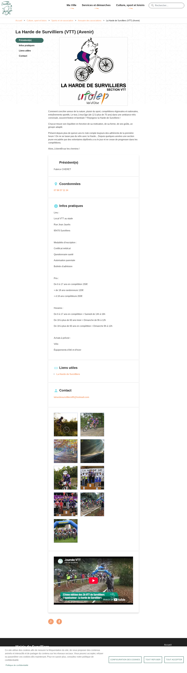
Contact (23, 56)
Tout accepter (174, 660)
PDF (51, 621)
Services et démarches (96, 5)
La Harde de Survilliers (68, 374)
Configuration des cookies (125, 660)
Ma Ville (71, 5)
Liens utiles (25, 51)
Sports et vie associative (62, 20)
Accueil (18, 20)
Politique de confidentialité (17, 665)
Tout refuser (153, 660)
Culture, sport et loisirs (130, 5)
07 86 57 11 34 (61, 190)
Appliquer (152, 5)
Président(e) (25, 40)
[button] (66, 424)
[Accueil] (7, 4)
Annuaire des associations (89, 20)
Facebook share (59, 621)
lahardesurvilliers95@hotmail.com (71, 397)
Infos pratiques (26, 45)
